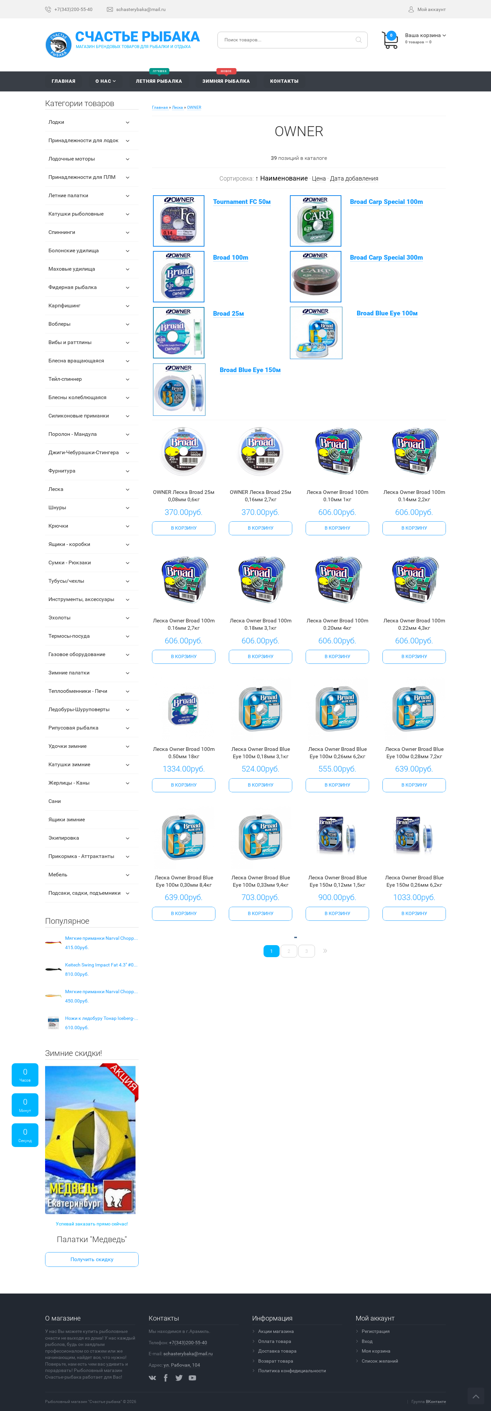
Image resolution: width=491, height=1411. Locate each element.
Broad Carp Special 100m (386, 202)
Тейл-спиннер (65, 379)
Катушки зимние (69, 764)
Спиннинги (61, 232)
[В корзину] (183, 528)
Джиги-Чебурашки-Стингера (83, 452)
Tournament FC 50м (242, 202)
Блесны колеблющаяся (77, 397)
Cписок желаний (380, 1361)
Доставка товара (277, 1351)
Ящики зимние (66, 819)
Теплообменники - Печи (77, 691)
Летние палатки (68, 195)
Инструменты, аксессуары (81, 599)
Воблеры (59, 324)
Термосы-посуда (69, 636)
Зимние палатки (69, 672)
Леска (55, 489)
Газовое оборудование (76, 654)
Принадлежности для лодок (83, 140)
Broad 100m (230, 257)
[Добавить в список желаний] (192, 478)
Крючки (58, 526)
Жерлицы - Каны (69, 783)
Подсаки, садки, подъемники (84, 893)
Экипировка (63, 838)
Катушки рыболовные (76, 214)
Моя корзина (376, 1351)
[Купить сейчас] (173, 478)
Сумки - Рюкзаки (69, 562)
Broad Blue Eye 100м (387, 313)
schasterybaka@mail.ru (188, 1353)
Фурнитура (61, 471)
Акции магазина (276, 1331)
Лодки (56, 122)
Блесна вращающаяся (76, 360)
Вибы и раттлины (70, 342)
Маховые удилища (71, 269)
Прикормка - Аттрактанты (81, 856)
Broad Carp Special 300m (386, 257)
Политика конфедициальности (292, 1370)
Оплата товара (274, 1341)
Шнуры (57, 507)
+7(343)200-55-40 (188, 1342)
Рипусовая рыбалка (73, 728)
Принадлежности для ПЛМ (82, 177)
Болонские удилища (73, 250)
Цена (319, 178)
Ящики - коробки (69, 544)
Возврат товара (275, 1361)
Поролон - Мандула (72, 434)
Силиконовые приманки (78, 415)
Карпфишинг (64, 305)
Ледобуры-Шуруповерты (79, 709)
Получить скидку (92, 1259)
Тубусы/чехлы (66, 581)
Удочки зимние (67, 746)
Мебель (57, 874)
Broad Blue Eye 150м (250, 370)
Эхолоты (59, 617)
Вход (367, 1341)
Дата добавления (354, 178)
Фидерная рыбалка (72, 287)
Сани (54, 801)
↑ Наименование (281, 178)
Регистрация (376, 1331)
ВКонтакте (436, 1401)
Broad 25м (228, 313)
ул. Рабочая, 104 (182, 1365)
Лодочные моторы (71, 159)
